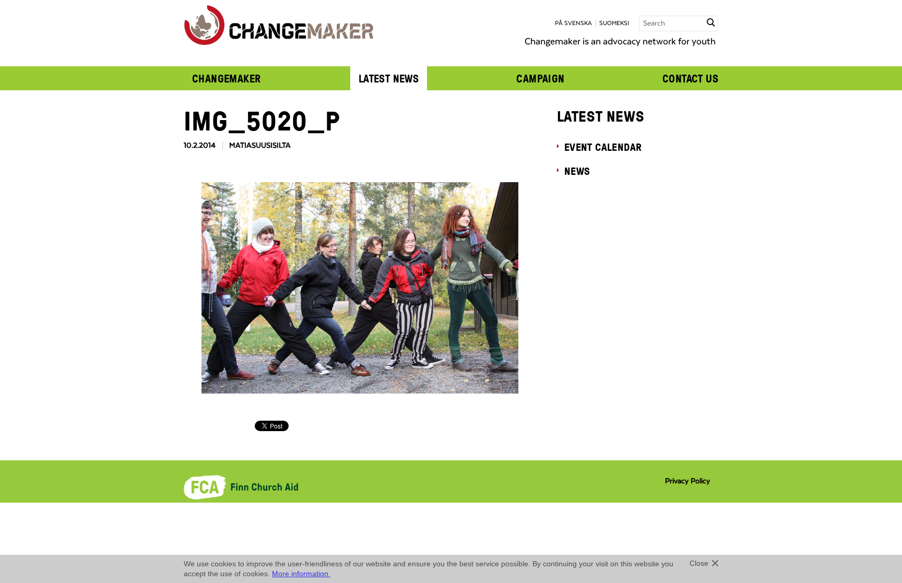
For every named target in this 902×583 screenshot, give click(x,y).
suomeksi (614, 23)
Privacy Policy (687, 481)
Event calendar (603, 146)
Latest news (389, 78)
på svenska (573, 23)
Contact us (690, 78)
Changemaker (226, 78)
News (577, 170)
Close (699, 563)
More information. (301, 573)
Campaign (540, 78)
